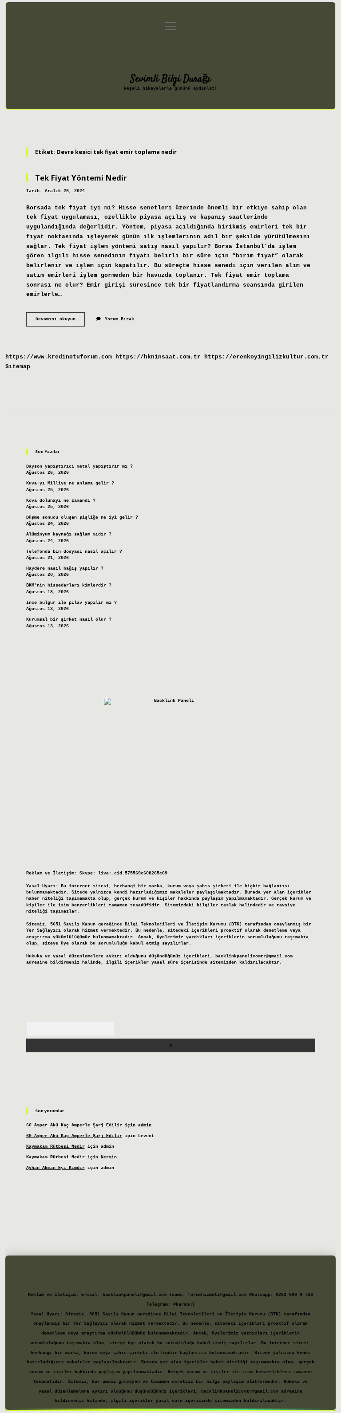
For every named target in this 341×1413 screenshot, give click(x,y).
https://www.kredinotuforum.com (58, 357)
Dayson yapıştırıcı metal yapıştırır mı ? (79, 466)
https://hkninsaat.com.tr (158, 357)
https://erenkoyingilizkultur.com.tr (266, 357)
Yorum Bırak (119, 319)
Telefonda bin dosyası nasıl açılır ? (74, 551)
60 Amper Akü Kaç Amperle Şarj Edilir (74, 1125)
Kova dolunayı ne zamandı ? (60, 500)
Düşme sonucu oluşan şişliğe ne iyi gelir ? (82, 517)
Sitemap (17, 366)
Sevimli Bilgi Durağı (171, 79)
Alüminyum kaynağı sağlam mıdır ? (68, 534)
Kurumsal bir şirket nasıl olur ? (68, 619)
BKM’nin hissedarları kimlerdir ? (68, 585)
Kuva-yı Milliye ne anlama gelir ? (70, 483)
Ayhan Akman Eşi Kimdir (55, 1167)
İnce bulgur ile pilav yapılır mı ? (71, 602)
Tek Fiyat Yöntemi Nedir (81, 178)
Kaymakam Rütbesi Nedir (55, 1146)
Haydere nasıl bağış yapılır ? (64, 568)
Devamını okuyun (60, 321)
